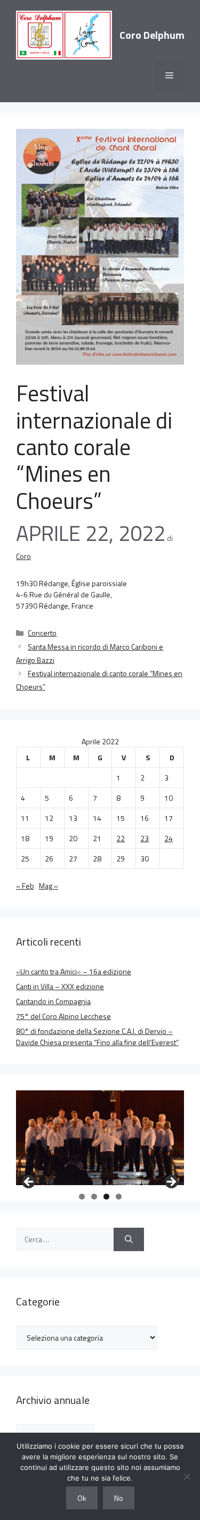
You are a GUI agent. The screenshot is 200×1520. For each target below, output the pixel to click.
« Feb (25, 885)
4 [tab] (119, 1196)
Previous (29, 1182)
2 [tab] (94, 1196)
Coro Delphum (152, 35)
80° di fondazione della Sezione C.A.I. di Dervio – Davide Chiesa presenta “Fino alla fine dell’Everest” (97, 1036)
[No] (186, 1476)
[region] (100, 1137)
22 (120, 838)
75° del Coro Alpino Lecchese (63, 1016)
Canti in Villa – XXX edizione (60, 986)
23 (144, 838)
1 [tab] (82, 1196)
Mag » (48, 885)
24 (168, 838)
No (118, 1497)
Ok (81, 1497)
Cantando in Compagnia (53, 1001)
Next (171, 1182)
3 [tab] (106, 1196)
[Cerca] (129, 1240)
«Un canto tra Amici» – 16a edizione (73, 971)
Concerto (42, 632)
